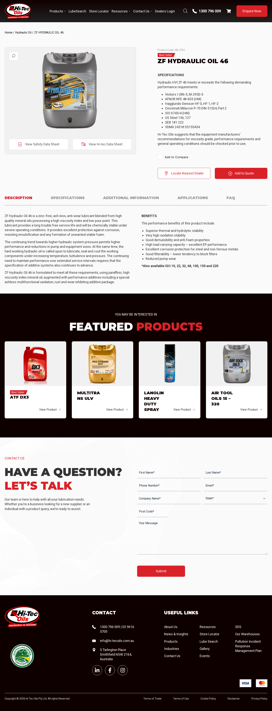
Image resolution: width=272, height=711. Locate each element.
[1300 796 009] (194, 11)
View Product (48, 409)
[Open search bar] (185, 11)
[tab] (18, 200)
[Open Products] (65, 11)
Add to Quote (244, 173)
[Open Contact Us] (151, 11)
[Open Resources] (129, 11)
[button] (13, 55)
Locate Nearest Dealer (187, 173)
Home (8, 32)
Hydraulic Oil (23, 32)
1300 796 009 (210, 11)
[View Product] (60, 410)
